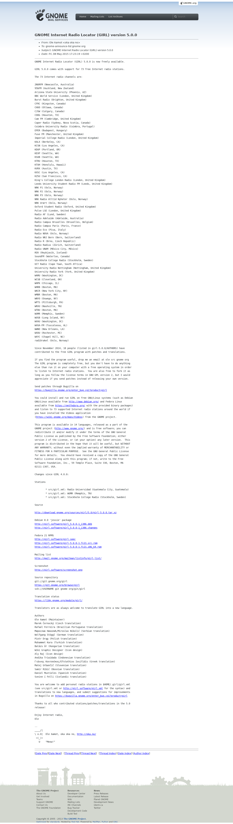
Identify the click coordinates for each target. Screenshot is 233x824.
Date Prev (41, 753)
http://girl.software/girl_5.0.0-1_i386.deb (63, 524)
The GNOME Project (47, 791)
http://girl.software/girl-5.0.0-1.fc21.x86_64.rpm (68, 546)
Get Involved (42, 796)
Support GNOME (44, 802)
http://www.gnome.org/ (69, 428)
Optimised (41, 822)
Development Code (77, 811)
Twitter (97, 808)
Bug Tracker (74, 808)
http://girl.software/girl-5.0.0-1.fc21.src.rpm (66, 543)
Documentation (75, 796)
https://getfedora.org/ (70, 405)
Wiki (70, 799)
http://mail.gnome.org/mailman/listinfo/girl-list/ (68, 558)
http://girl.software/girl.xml (83, 688)
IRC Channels (74, 805)
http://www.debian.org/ (84, 401)
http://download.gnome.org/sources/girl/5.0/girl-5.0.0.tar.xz (75, 512)
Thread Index (108, 753)
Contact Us (42, 805)
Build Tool (72, 814)
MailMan (96, 822)
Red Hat (75, 822)
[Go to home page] (56, 22)
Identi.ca (98, 805)
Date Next (55, 753)
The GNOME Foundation (48, 808)
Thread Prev (72, 753)
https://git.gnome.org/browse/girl (57, 585)
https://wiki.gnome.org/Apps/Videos (59, 417)
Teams (39, 799)
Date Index (124, 753)
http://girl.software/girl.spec (55, 539)
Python (105, 822)
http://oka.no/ (86, 734)
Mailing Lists (97, 16)
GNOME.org (189, 3)
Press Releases (101, 793)
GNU (115, 822)
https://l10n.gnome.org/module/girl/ (58, 600)
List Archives (115, 16)
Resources (73, 791)
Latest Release (101, 796)
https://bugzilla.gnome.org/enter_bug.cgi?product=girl (71, 390)
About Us (41, 793)
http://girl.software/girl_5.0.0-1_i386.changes (66, 527)
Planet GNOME (101, 799)
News (97, 791)
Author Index (141, 753)
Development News (104, 802)
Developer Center (76, 793)
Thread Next (88, 753)
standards (55, 822)
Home (82, 16)
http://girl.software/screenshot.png (58, 570)
